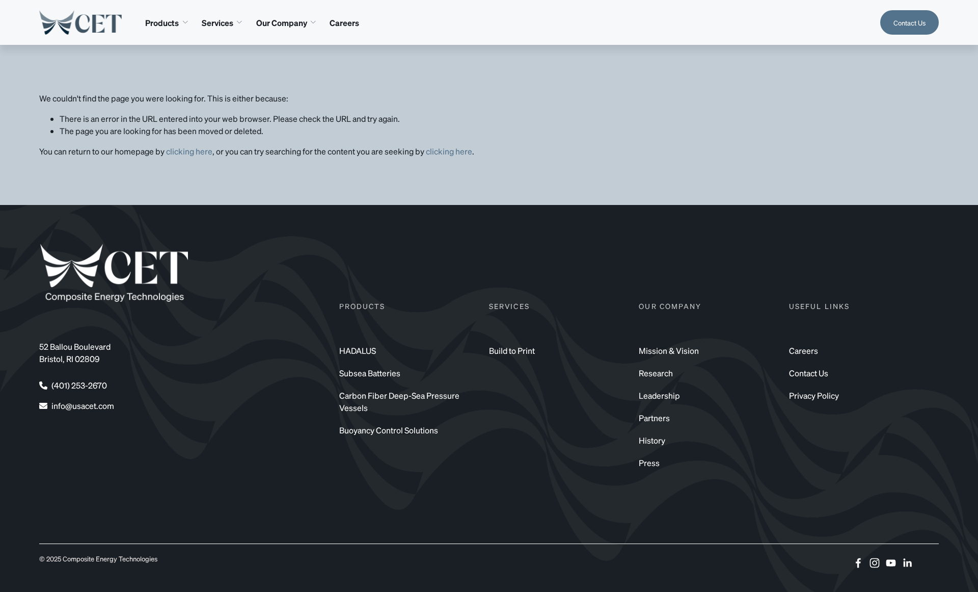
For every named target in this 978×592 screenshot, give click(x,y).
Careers (344, 22)
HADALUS (357, 350)
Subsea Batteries (369, 373)
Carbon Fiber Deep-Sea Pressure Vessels (399, 401)
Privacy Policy (814, 395)
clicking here (189, 151)
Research (656, 373)
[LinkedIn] (907, 563)
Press (649, 462)
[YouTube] (891, 563)
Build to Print (512, 350)
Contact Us (909, 22)
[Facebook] (858, 563)
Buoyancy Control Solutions (388, 430)
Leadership (659, 395)
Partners (654, 418)
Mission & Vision (669, 350)
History (652, 440)
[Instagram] (875, 563)
